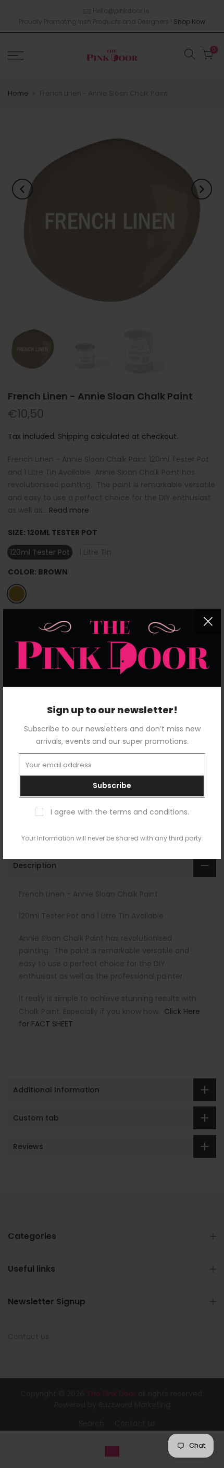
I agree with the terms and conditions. (118, 812)
